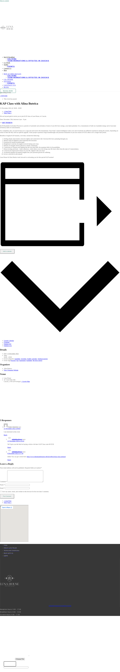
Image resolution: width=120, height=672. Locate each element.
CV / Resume (9, 659)
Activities (23, 359)
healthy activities (32, 359)
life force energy (37, 360)
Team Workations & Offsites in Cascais (28, 61)
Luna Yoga (7, 111)
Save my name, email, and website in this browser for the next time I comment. (25, 491)
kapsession (22, 360)
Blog (5, 70)
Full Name (8, 636)
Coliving (12, 59)
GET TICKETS (7, 122)
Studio (6, 65)
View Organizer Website (11, 370)
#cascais (13, 360)
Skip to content (4, 1)
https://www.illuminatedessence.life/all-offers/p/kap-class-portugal (46, 456)
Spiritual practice (43, 359)
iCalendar (6, 342)
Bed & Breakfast (9, 57)
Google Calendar (9, 340)
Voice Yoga (8, 113)
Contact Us (7, 68)
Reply (5, 435)
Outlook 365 (7, 344)
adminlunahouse (17, 439)
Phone (6, 640)
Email (2, 488)
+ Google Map (25, 381)
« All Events (3, 96)
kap (17, 360)
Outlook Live (8, 346)
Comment (3, 481)
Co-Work (7, 63)
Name (2, 485)
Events (11, 66)
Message (8, 655)
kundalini (17, 359)
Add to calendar (7, 251)
